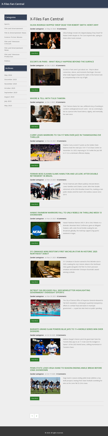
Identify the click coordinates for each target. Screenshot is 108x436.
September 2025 (10, 93)
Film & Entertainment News (15, 33)
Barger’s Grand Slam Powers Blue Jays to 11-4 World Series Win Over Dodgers (66, 330)
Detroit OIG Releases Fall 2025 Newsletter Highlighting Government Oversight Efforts (60, 291)
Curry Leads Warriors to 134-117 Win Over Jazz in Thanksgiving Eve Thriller (65, 136)
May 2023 (8, 106)
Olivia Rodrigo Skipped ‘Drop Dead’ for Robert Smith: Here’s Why (64, 25)
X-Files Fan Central (13, 4)
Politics (7, 61)
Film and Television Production (12, 55)
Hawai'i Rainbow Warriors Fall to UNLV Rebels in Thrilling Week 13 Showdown (66, 213)
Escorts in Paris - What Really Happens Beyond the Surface (62, 61)
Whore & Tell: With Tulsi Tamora (47, 98)
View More (34, 53)
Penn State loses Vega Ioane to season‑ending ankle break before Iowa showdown (66, 369)
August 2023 (9, 97)
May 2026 (8, 75)
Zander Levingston (37, 29)
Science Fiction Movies (13, 37)
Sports (7, 24)
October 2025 (9, 88)
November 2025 (10, 84)
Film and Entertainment (13, 28)
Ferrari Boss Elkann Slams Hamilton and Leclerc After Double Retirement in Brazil (64, 175)
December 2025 (10, 79)
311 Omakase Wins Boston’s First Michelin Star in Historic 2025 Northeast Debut (63, 252)
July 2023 (7, 101)
